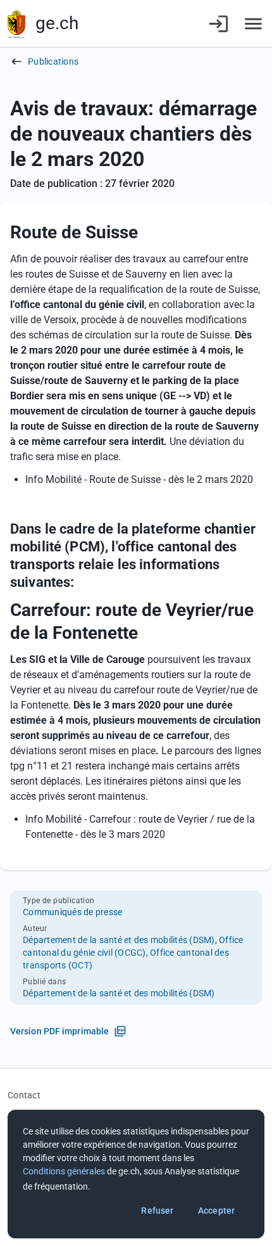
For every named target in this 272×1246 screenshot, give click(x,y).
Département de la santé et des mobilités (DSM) (119, 940)
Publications (53, 61)
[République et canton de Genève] (16, 24)
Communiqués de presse (72, 912)
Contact (24, 1095)
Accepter (216, 1210)
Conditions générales (64, 1171)
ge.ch (56, 23)
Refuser (157, 1210)
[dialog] (136, 1174)
